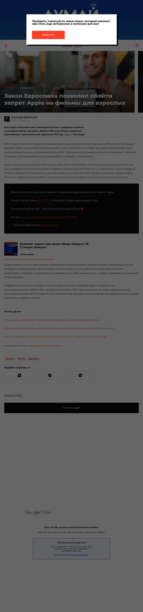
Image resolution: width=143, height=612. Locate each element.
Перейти (48, 35)
